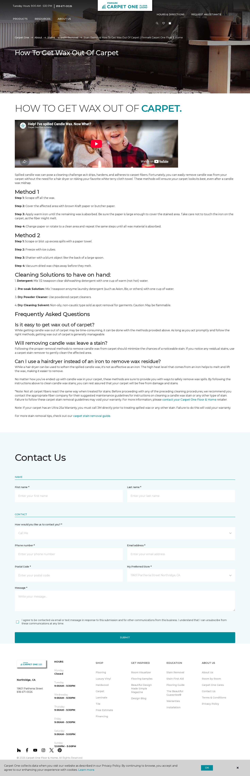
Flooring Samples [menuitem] (142, 678)
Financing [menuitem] (102, 716)
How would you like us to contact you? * (38, 524)
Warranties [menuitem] (173, 701)
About (38, 37)
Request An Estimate (206, 14)
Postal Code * (23, 566)
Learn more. (86, 769)
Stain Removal (69, 37)
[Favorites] (163, 23)
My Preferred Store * (139, 566)
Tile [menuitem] (98, 703)
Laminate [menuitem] (101, 697)
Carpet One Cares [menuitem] (213, 685)
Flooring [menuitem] (101, 672)
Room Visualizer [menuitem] (141, 672)
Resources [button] (43, 18)
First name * (22, 487)
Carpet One (22, 37)
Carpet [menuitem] (100, 691)
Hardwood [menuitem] (102, 685)
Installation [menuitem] (173, 707)
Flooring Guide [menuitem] (175, 685)
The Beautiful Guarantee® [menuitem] (174, 693)
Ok (207, 767)
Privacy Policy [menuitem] (210, 703)
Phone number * (25, 545)
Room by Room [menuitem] (211, 678)
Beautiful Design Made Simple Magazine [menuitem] (141, 688)
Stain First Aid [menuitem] (175, 678)
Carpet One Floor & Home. (42, 757)
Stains (51, 37)
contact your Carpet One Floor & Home (189, 399)
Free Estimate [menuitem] (104, 710)
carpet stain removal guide (91, 416)
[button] (157, 23)
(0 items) (170, 23)
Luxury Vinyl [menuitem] (103, 678)
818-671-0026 (64, 6)
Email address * (136, 545)
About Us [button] (64, 18)
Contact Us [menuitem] (208, 691)
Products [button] (20, 18)
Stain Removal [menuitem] (175, 672)
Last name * (134, 487)
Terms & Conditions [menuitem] (214, 697)
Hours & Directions (171, 14)
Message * (21, 588)
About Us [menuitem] (207, 672)
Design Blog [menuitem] (138, 698)
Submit (125, 637)
